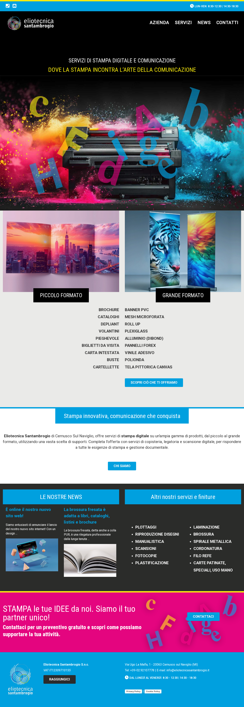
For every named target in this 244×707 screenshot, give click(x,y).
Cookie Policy (153, 691)
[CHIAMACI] (8, 6)
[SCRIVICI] (14, 6)
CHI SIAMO (122, 466)
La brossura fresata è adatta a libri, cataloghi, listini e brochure (87, 516)
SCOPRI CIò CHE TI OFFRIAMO (154, 382)
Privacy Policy (133, 691)
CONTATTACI (203, 616)
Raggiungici (59, 679)
